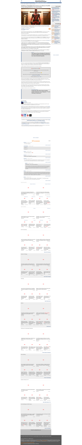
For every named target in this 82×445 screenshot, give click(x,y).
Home (21, 436)
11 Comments (37, 141)
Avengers (34, 220)
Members (46, 2)
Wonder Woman (41, 220)
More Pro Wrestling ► (48, 428)
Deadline (48, 40)
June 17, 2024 (39, 76)
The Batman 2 (49, 208)
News (35, 2)
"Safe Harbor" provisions (41, 120)
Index (23, 436)
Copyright (42, 436)
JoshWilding (23, 28)
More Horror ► (49, 326)
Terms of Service (39, 440)
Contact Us (22, 443)
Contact (48, 436)
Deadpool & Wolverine (26, 29)
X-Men (50, 220)
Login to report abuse (47, 150)
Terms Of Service (31, 436)
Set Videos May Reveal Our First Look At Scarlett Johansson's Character (56, 12)
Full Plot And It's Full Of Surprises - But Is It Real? (56, 17)
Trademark (45, 436)
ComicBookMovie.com (26, 125)
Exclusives (38, 2)
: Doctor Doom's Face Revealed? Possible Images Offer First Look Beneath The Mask (56, 14)
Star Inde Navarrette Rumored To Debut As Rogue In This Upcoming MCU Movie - (56, 8)
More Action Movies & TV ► (47, 402)
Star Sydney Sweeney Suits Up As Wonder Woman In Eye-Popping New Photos (55, 20)
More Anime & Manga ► (47, 276)
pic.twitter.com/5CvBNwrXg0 (36, 75)
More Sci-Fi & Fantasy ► (47, 252)
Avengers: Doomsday (26, 220)
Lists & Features (42, 2)
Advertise (50, 436)
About (28, 436)
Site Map (26, 436)
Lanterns (34, 208)
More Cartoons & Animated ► (46, 352)
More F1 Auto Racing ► (47, 377)
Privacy (40, 436)
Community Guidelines (36, 436)
